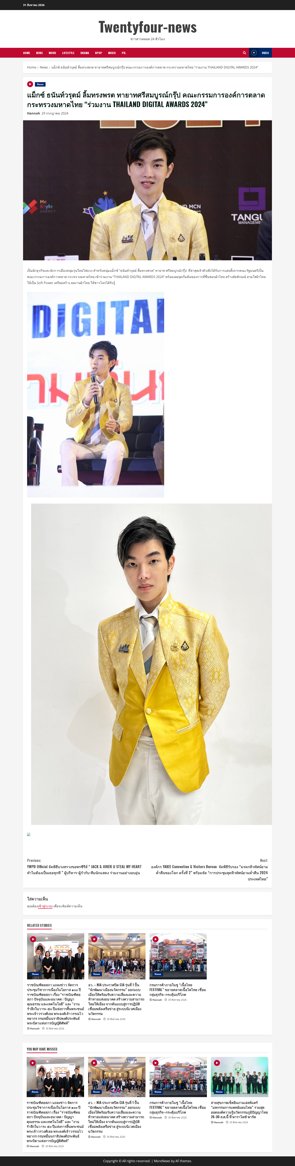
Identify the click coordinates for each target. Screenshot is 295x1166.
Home (26, 53)
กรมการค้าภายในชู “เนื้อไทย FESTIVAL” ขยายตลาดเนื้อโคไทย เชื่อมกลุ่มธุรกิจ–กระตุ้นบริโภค (178, 989)
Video (265, 53)
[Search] (244, 53)
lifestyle (68, 53)
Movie (52, 53)
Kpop (98, 53)
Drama (84, 53)
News (39, 53)
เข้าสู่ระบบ (45, 906)
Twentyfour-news (148, 26)
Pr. (124, 53)
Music (112, 53)
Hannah (33, 113)
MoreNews (162, 1161)
